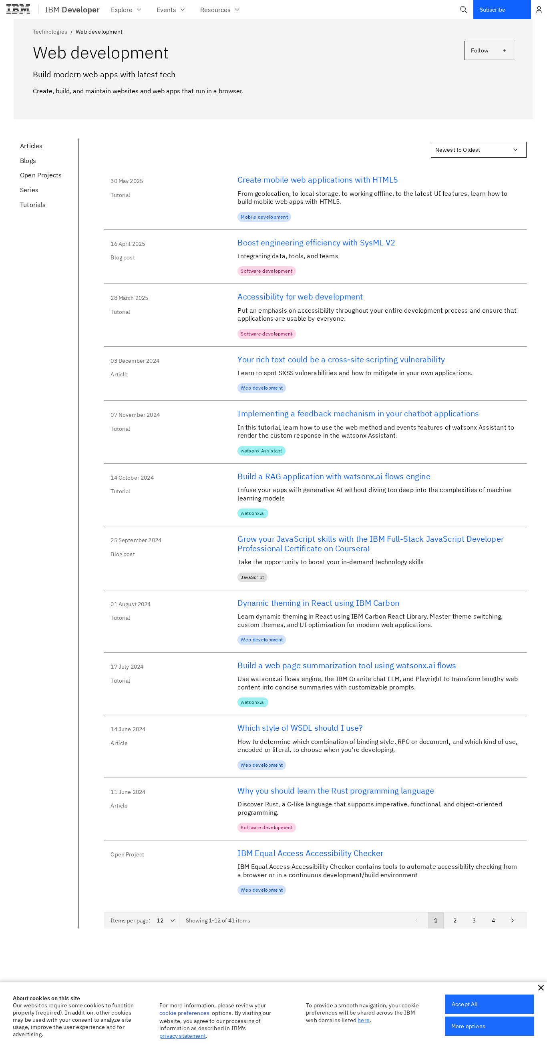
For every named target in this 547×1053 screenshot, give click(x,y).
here (364, 1020)
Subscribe (492, 9)
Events (166, 10)
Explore (122, 10)
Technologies (50, 31)
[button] (463, 9)
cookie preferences (184, 1013)
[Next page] (513, 920)
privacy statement (182, 1035)
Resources (215, 10)
